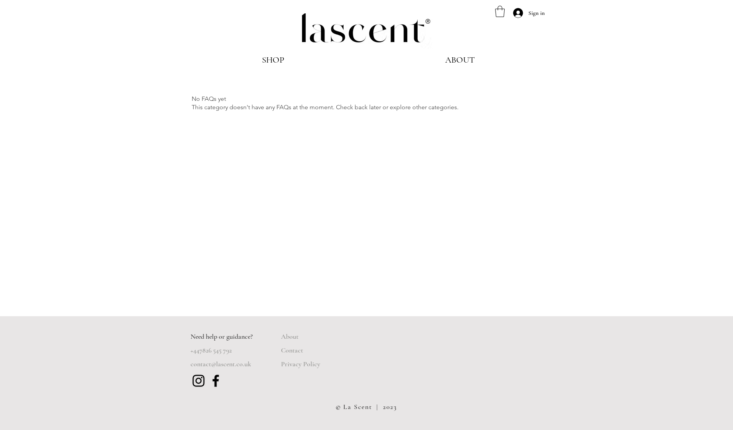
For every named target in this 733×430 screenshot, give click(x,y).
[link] (500, 11)
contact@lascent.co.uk (221, 364)
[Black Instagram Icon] (199, 381)
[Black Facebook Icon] (216, 381)
